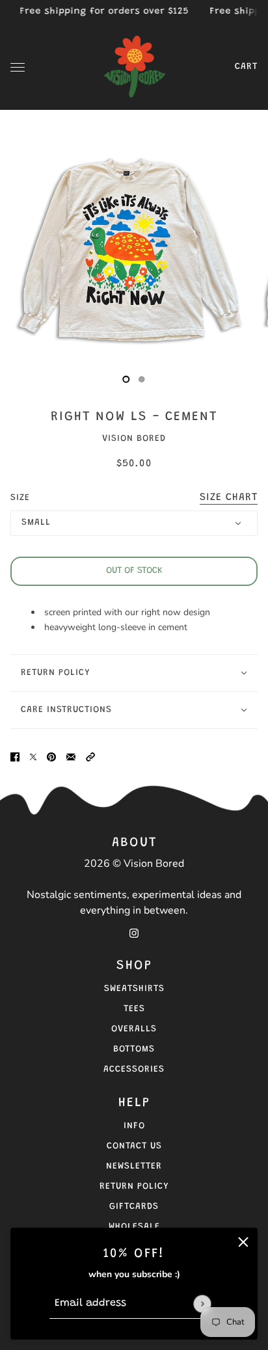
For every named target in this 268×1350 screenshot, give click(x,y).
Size (134, 497)
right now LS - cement (134, 416)
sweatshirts (134, 989)
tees (134, 1009)
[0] (126, 379)
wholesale (134, 1227)
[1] (142, 379)
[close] (243, 1242)
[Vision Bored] (134, 66)
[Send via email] (71, 757)
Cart (246, 67)
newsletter (134, 1166)
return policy (134, 1186)
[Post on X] (33, 757)
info (134, 1126)
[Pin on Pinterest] (51, 757)
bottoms (134, 1049)
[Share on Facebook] (15, 757)
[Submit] (202, 1303)
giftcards (134, 1206)
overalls (134, 1029)
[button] (90, 757)
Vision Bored (134, 438)
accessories (134, 1069)
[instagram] (134, 933)
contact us (134, 1146)
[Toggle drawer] (17, 67)
